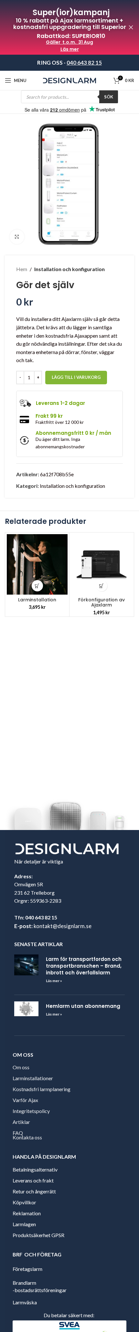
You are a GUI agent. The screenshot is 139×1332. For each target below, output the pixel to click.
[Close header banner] (131, 27)
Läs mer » (54, 980)
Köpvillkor (24, 1202)
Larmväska (25, 1302)
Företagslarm (27, 1268)
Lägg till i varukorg (76, 377)
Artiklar (21, 1122)
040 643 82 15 (84, 62)
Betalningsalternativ (35, 1169)
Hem (21, 269)
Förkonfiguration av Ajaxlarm (101, 602)
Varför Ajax (25, 1100)
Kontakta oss (27, 1137)
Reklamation (27, 1213)
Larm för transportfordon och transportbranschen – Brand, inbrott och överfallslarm (84, 966)
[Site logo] (69, 80)
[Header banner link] (60, 27)
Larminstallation (37, 600)
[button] (37, 585)
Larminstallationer (33, 1078)
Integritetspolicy (31, 1111)
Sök (108, 96)
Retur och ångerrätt (34, 1191)
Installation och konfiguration (69, 269)
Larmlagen (24, 1224)
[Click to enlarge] (17, 237)
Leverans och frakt (33, 1180)
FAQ (18, 1133)
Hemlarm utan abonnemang (83, 1006)
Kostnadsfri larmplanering (41, 1089)
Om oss (21, 1067)
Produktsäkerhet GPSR (38, 1235)
